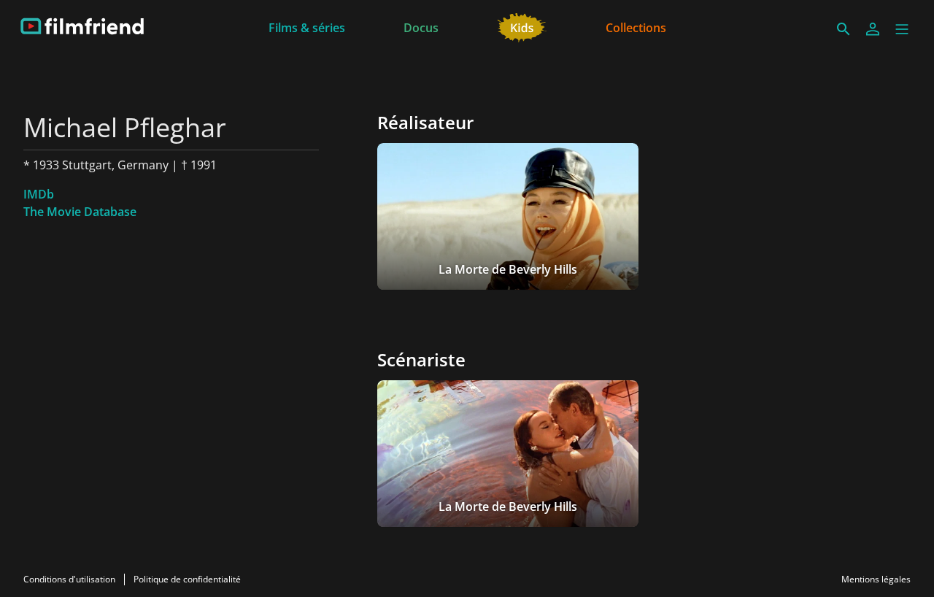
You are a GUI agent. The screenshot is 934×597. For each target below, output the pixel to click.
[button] (901, 29)
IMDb (38, 194)
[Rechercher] (843, 29)
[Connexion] (872, 29)
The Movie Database (79, 212)
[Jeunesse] (522, 26)
